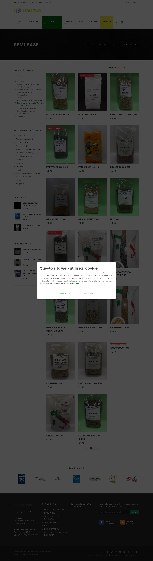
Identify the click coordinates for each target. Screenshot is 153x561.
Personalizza (88, 294)
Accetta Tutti (65, 294)
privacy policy (75, 283)
